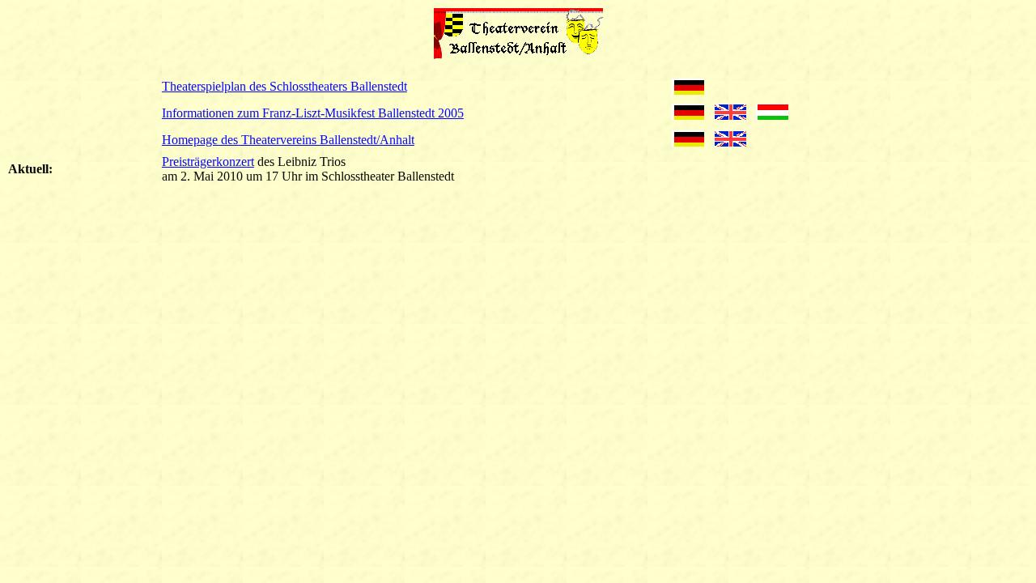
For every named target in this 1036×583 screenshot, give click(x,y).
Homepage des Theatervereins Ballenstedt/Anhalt (288, 140)
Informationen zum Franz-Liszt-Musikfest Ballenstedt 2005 (313, 113)
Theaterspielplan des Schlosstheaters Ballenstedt (284, 86)
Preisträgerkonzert (208, 161)
